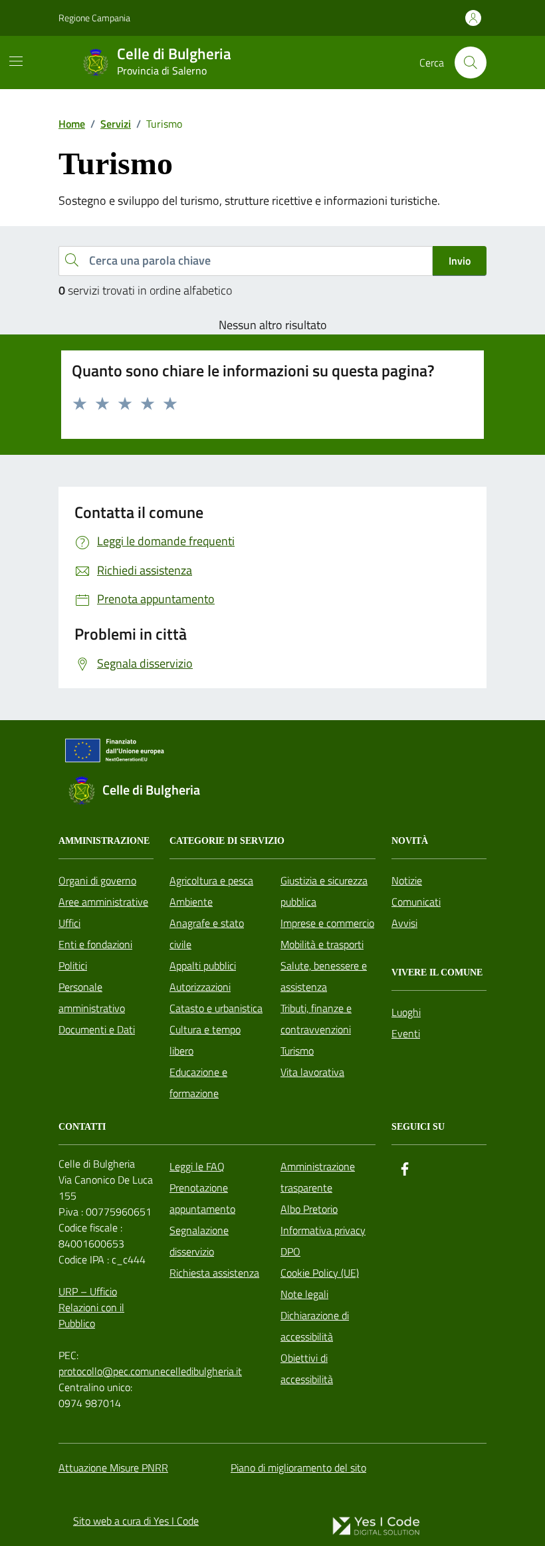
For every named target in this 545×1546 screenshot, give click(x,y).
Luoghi (406, 1012)
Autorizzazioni (200, 987)
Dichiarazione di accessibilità (314, 1326)
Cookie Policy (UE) (319, 1273)
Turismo (297, 1051)
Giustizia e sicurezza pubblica (324, 891)
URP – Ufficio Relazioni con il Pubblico (91, 1307)
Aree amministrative (103, 902)
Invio (460, 261)
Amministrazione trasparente (317, 1177)
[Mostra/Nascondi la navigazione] (16, 61)
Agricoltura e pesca (211, 880)
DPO (290, 1251)
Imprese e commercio (327, 923)
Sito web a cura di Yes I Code (136, 1521)
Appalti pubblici (202, 965)
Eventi (405, 1033)
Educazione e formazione (198, 1082)
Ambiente (191, 902)
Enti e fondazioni (95, 944)
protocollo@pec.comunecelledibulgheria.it (150, 1371)
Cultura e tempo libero (205, 1040)
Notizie (406, 880)
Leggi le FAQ (197, 1166)
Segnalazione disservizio (199, 1240)
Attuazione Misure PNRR (113, 1468)
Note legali (304, 1294)
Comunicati (416, 902)
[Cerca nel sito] (471, 62)
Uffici (69, 923)
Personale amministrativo (91, 997)
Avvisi (404, 923)
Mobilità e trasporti (322, 944)
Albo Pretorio (309, 1209)
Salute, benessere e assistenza (323, 976)
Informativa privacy (323, 1230)
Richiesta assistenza (214, 1273)
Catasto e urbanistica (216, 1008)
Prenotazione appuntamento (202, 1198)
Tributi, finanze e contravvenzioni (316, 1018)
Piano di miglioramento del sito (298, 1468)
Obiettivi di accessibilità (306, 1368)
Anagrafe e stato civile (206, 933)
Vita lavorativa (312, 1072)
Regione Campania (94, 18)
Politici (72, 965)
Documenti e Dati (96, 1029)
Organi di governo (97, 880)
